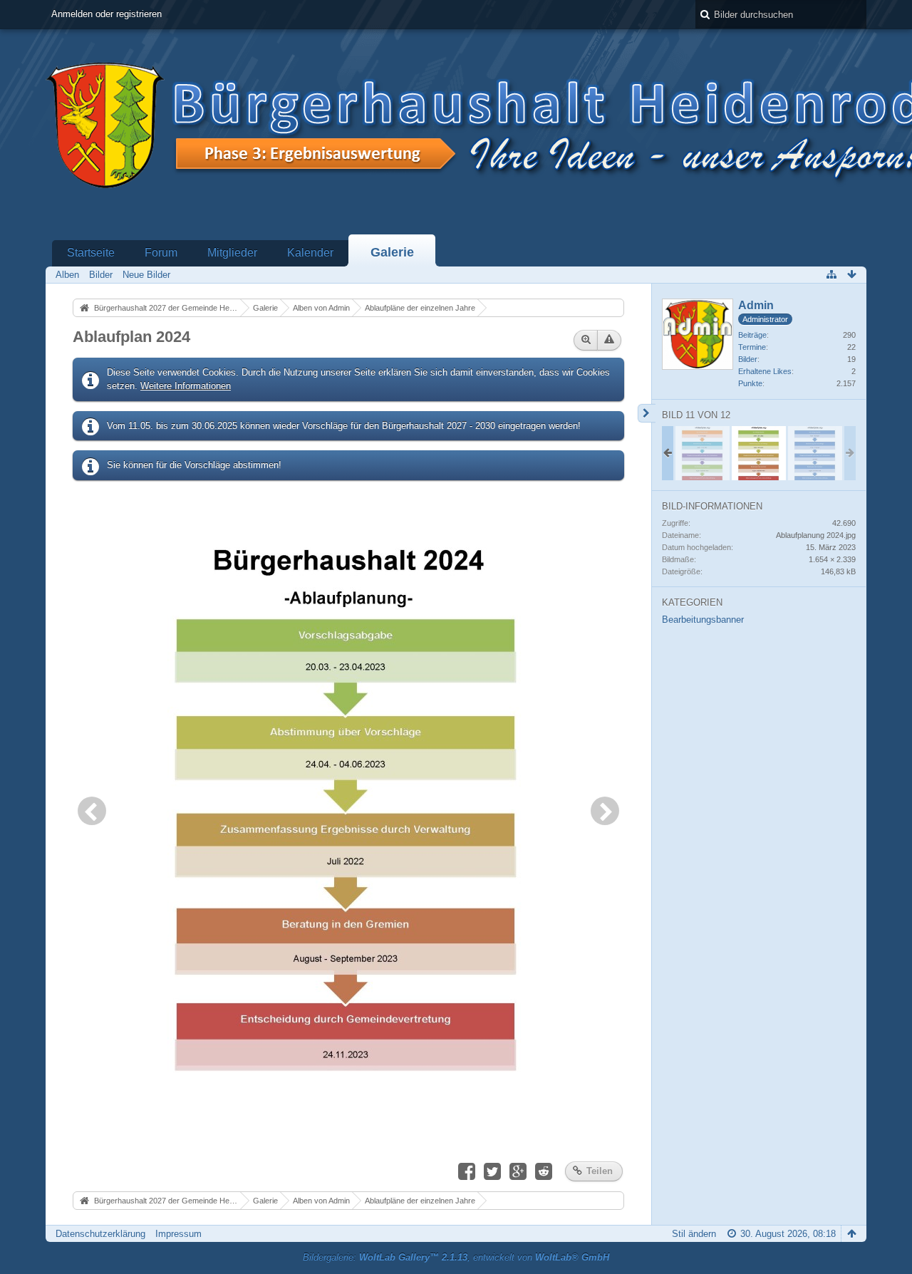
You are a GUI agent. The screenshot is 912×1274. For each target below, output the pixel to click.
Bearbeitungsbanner (703, 619)
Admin (756, 305)
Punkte (750, 383)
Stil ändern (694, 1233)
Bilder (747, 359)
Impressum (178, 1233)
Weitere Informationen (185, 385)
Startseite (91, 253)
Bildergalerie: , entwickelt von (456, 1257)
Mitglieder (232, 253)
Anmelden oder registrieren (106, 14)
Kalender (310, 253)
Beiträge (752, 335)
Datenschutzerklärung (100, 1233)
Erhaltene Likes (765, 371)
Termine (752, 347)
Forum (161, 253)
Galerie (392, 252)
